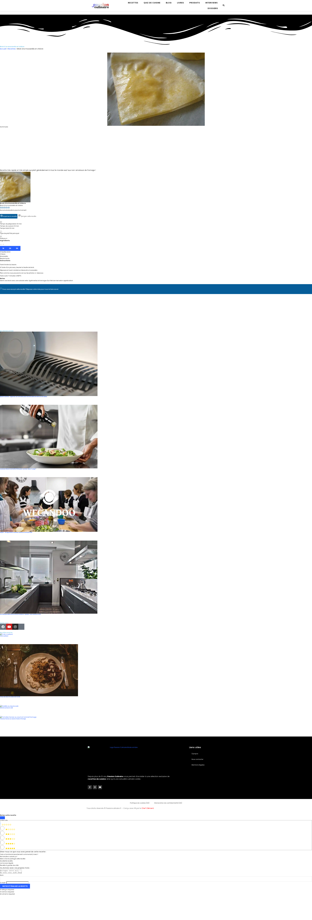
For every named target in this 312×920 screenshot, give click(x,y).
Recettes (133, 2)
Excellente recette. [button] (6, 861)
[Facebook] (3, 627)
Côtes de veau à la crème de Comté (10, 697)
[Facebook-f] (90, 787)
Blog (169, 2)
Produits (194, 2)
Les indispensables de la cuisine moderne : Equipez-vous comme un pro (20, 614)
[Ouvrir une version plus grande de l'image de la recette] (15, 173)
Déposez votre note (33, 289)
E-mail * (3, 883)
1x (3, 248)
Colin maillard (4, 636)
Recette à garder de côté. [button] (9, 865)
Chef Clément (147, 808)
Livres (180, 2)
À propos (195, 754)
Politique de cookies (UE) (139, 803)
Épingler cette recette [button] (28, 216)
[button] (156, 129)
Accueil (3, 49)
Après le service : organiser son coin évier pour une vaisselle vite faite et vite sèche (23, 396)
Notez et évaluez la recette (15, 886)
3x (17, 248)
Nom (2, 875)
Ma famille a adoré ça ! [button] (8, 856)
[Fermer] (2, 817)
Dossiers (213, 8)
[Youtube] (9, 627)
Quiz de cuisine (152, 2)
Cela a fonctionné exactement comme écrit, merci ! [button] (19, 854)
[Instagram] (15, 627)
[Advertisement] (73, 152)
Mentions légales (198, 765)
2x (10, 248)
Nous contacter (197, 759)
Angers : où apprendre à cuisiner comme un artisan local (16, 532)
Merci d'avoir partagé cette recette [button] (12, 859)
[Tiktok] (21, 627)
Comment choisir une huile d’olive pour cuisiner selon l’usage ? (18, 469)
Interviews (211, 2)
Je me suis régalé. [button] (6, 863)
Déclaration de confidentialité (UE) (168, 803)
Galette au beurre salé (6, 708)
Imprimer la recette (10, 216)
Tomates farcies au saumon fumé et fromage (13, 719)
